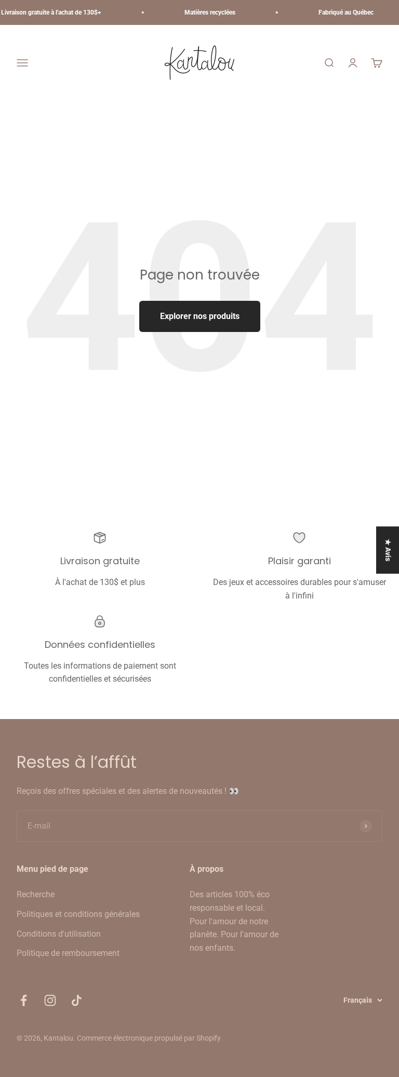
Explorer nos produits (200, 316)
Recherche (36, 894)
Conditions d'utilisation (59, 934)
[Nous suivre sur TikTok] (77, 1000)
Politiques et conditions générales (78, 914)
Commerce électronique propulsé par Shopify (149, 1038)
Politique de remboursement (68, 953)
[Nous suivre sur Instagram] (50, 1000)
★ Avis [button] (388, 550)
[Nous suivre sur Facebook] (24, 1000)
